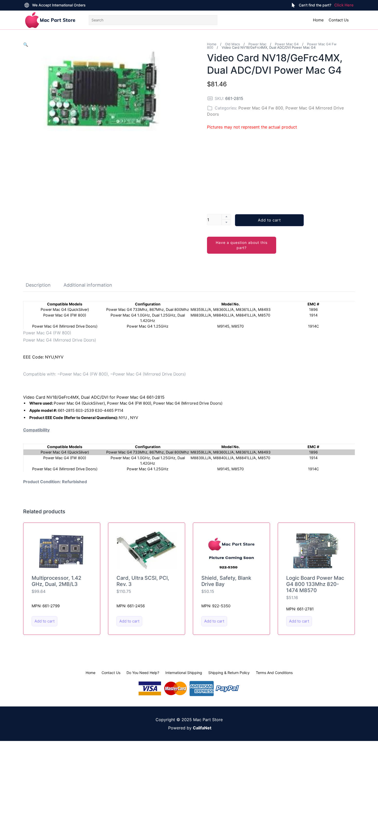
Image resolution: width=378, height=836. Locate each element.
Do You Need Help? (143, 672)
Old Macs (232, 44)
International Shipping (183, 672)
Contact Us (339, 20)
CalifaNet (202, 727)
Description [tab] (38, 285)
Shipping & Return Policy (229, 672)
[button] (25, 44)
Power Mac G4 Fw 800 (260, 107)
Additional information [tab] (88, 285)
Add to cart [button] (44, 621)
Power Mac (257, 44)
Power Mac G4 (287, 44)
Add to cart (269, 220)
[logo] (50, 20)
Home (318, 20)
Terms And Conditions (274, 672)
